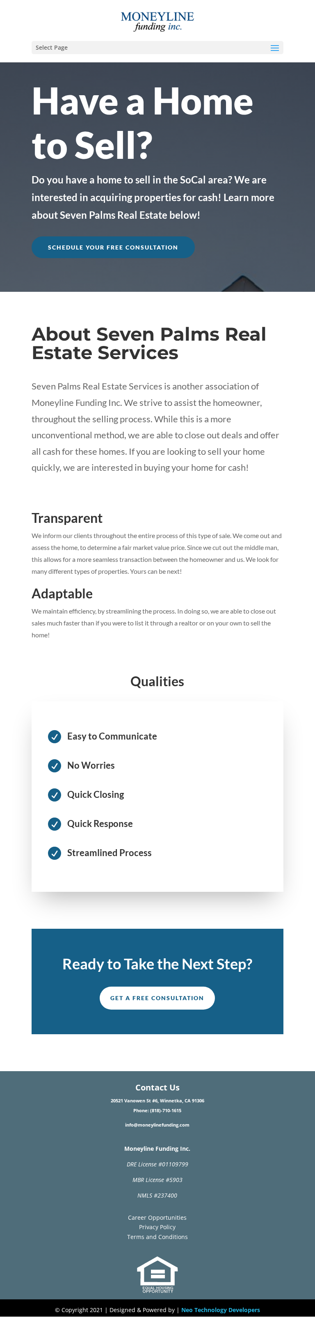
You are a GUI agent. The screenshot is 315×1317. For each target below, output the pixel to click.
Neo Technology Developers (220, 1310)
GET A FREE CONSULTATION (157, 997)
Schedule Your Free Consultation (113, 247)
